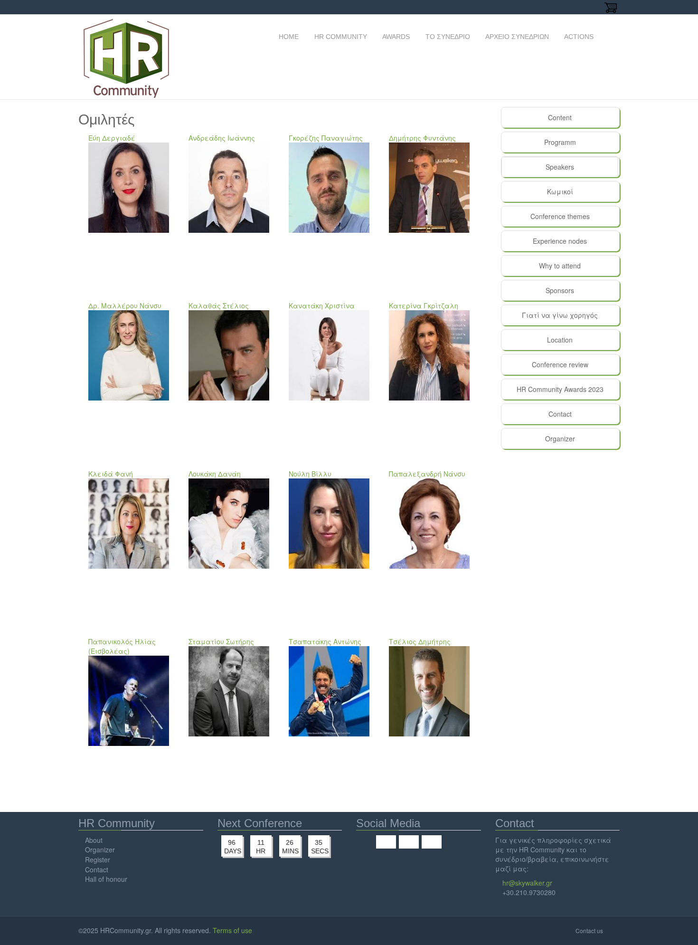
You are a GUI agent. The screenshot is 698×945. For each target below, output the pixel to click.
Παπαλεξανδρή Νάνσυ (427, 473)
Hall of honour (106, 879)
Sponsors (560, 290)
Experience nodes (560, 241)
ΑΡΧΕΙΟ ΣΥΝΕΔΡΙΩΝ (516, 36)
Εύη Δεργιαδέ (111, 138)
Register (97, 859)
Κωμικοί (560, 191)
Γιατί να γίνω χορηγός (560, 315)
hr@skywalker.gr (527, 883)
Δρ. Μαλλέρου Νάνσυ (124, 305)
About (94, 840)
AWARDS (395, 36)
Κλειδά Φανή (110, 473)
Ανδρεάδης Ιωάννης (222, 138)
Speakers (577, 167)
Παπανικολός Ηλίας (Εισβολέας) (122, 646)
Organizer (560, 438)
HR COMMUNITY (339, 36)
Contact (560, 414)
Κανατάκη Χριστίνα (322, 305)
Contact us (589, 930)
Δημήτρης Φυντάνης (422, 138)
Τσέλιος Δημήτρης (420, 641)
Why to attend (560, 265)
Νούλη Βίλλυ (310, 473)
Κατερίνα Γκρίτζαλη (423, 305)
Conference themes (560, 216)
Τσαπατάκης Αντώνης (325, 641)
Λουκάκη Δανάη (215, 473)
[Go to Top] (612, 930)
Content (560, 117)
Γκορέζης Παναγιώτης (326, 138)
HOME (288, 36)
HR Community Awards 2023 (560, 389)
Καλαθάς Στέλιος (219, 305)
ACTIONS (578, 36)
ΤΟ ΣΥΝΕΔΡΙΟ (447, 36)
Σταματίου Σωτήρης (221, 641)
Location (560, 339)
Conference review (560, 364)
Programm (560, 142)
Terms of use (232, 930)
